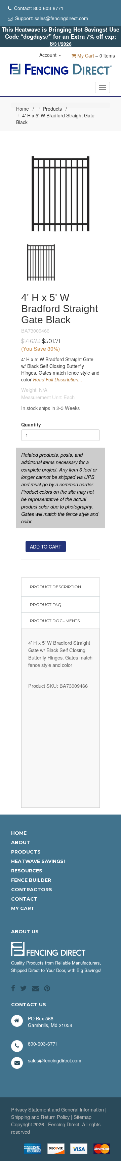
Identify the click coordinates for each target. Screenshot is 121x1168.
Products (52, 108)
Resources (26, 871)
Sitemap (82, 1116)
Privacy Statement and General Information (57, 1109)
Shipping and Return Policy (40, 1116)
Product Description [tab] (55, 586)
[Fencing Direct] (60, 68)
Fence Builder (31, 880)
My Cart (85, 55)
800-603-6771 (48, 8)
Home (22, 108)
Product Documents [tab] (55, 620)
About (20, 842)
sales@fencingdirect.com (61, 18)
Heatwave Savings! (38, 861)
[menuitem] (38, 833)
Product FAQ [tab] (46, 604)
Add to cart (46, 546)
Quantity (31, 424)
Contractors (31, 890)
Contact (24, 899)
